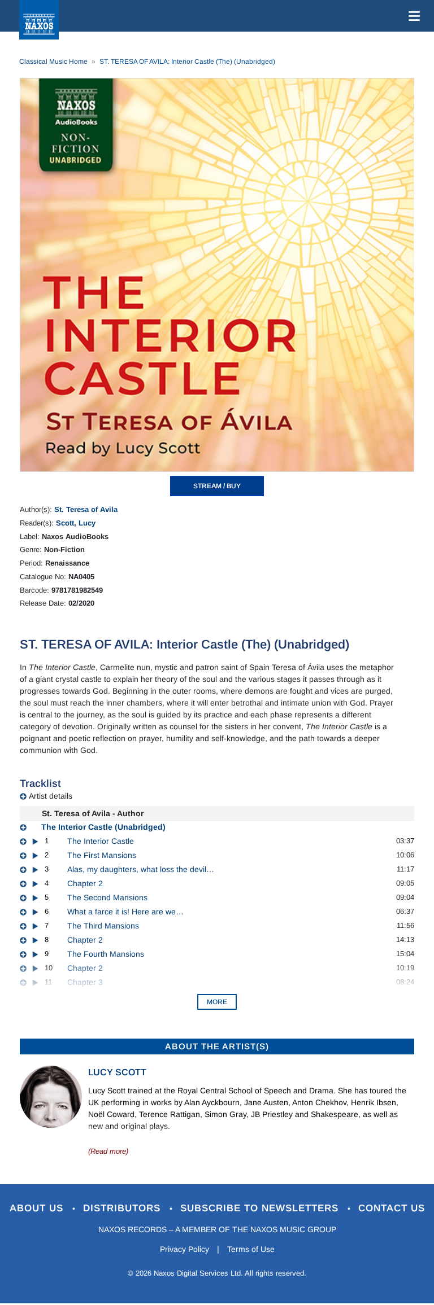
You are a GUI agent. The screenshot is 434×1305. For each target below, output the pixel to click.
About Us (38, 1208)
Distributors (123, 1208)
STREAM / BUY (217, 486)
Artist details (50, 795)
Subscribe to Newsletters (261, 1208)
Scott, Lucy (76, 523)
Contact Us (391, 1208)
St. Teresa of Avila (86, 509)
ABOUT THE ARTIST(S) (217, 1046)
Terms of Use (251, 1249)
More (217, 1002)
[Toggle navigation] (412, 16)
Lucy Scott (117, 1072)
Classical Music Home (53, 61)
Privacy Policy (184, 1249)
